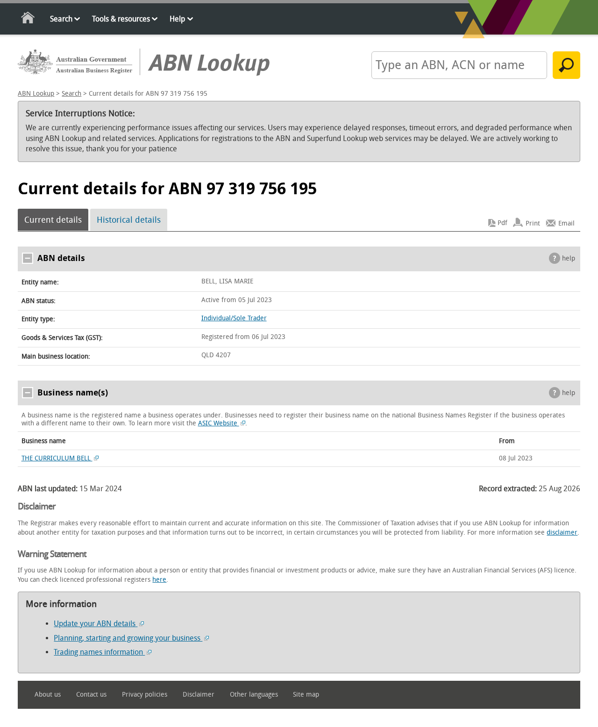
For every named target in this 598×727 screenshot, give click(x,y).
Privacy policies (144, 695)
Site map (306, 695)
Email (566, 223)
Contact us (91, 695)
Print (533, 223)
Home (28, 19)
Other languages (254, 695)
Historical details (129, 220)
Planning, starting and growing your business (128, 638)
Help (177, 18)
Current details (53, 220)
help (568, 258)
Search (61, 18)
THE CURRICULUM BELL (57, 458)
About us (48, 695)
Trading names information (99, 652)
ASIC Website (218, 423)
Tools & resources (121, 18)
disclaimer (562, 532)
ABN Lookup (36, 94)
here (159, 580)
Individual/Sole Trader (234, 318)
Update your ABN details (95, 623)
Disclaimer (198, 695)
